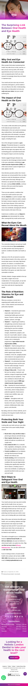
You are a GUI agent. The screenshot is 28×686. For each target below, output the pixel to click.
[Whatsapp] (13, 616)
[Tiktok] (20, 616)
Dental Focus (15, 675)
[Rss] (22, 616)
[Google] (17, 616)
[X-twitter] (8, 616)
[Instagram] (10, 616)
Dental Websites (14, 674)
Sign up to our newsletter (14, 684)
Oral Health (17, 574)
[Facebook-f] (6, 616)
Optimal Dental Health (8, 574)
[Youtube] (15, 616)
